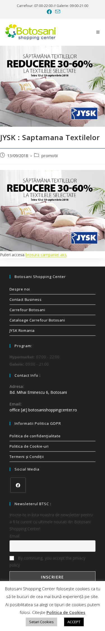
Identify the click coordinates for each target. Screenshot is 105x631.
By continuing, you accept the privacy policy (47, 561)
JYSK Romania (22, 330)
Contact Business (26, 299)
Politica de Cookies (65, 612)
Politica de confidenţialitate (35, 435)
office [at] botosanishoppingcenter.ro (43, 409)
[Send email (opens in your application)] (56, 11)
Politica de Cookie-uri (29, 446)
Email (14, 536)
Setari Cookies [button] (41, 621)
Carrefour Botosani (27, 309)
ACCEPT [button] (73, 621)
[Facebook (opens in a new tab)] (49, 11)
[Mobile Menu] (98, 32)
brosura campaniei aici (45, 254)
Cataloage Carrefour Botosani (37, 320)
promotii (49, 155)
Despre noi (20, 289)
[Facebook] (18, 485)
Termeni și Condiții (27, 456)
